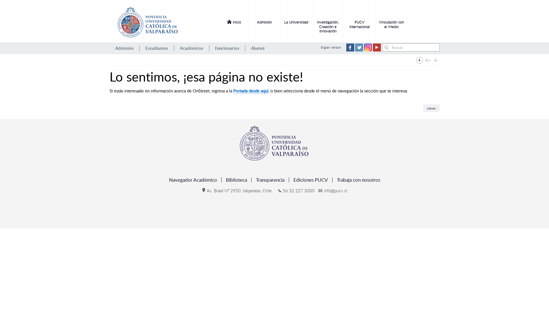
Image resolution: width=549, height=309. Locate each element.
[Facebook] (350, 50)
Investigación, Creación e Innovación (328, 26)
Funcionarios (227, 48)
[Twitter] (359, 50)
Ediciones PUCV (310, 180)
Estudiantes (156, 48)
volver (431, 108)
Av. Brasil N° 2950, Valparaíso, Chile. (240, 190)
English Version (331, 47)
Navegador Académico (193, 180)
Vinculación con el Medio (391, 24)
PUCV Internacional (359, 24)
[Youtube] (377, 50)
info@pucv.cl (335, 190)
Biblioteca (236, 180)
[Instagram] (368, 50)
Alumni (257, 48)
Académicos (191, 48)
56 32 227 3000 (299, 190)
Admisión (264, 22)
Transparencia (270, 180)
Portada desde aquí (250, 91)
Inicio (237, 22)
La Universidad (296, 22)
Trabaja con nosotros (358, 180)
